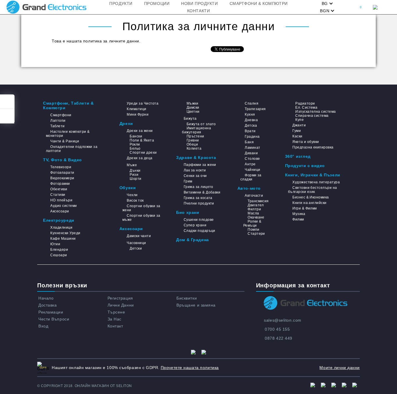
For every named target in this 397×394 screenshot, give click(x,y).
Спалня (251, 103)
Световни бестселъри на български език (312, 190)
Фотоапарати (62, 173)
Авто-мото (249, 188)
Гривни (193, 140)
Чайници (252, 170)
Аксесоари (59, 211)
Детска (251, 125)
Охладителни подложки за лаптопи (71, 149)
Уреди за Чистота (142, 103)
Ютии (55, 244)
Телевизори (60, 167)
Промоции (156, 3)
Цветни (193, 112)
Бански (136, 136)
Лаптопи (57, 121)
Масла (253, 213)
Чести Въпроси (53, 319)
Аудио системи (63, 206)
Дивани (251, 153)
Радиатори (305, 103)
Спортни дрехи (143, 153)
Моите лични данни (339, 367)
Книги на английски (309, 203)
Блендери (59, 250)
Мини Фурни (138, 114)
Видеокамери (62, 178)
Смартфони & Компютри (259, 3)
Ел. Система (306, 107)
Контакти (198, 10)
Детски (136, 248)
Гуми (296, 131)
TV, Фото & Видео (62, 159)
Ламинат (252, 148)
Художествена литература (316, 182)
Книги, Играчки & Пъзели (312, 175)
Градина (252, 137)
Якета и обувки (305, 142)
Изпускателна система (315, 112)
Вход (43, 326)
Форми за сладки (251, 177)
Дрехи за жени (140, 131)
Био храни (187, 212)
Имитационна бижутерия (196, 130)
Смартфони (60, 115)
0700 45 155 (277, 329)
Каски (297, 136)
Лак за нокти (195, 170)
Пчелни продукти (199, 203)
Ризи (134, 175)
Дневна (251, 120)
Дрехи (126, 123)
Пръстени (195, 136)
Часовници (136, 243)
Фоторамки (60, 184)
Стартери (256, 234)
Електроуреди (58, 220)
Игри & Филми (304, 208)
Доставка (47, 305)
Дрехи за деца (139, 158)
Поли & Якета (142, 140)
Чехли (132, 195)
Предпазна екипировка (313, 147)
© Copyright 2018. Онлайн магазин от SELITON (84, 386)
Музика (298, 214)
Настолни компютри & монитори (68, 134)
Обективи (58, 189)
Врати (250, 131)
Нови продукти (199, 3)
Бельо (135, 148)
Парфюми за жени (200, 165)
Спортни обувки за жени (141, 208)
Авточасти (254, 196)
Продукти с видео (305, 165)
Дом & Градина (192, 239)
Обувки (127, 187)
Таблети (57, 126)
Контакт (115, 326)
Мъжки (192, 103)
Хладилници (61, 227)
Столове (252, 159)
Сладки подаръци (199, 231)
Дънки (135, 171)
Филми (298, 219)
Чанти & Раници (64, 141)
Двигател (256, 205)
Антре (250, 164)
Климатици (136, 109)
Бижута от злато (201, 124)
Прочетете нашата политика (190, 367)
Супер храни (195, 225)
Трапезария (255, 109)
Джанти (299, 125)
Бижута (190, 119)
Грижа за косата (198, 198)
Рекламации (50, 312)
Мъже (132, 165)
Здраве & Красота (196, 157)
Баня (249, 142)
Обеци (192, 144)
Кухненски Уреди (65, 233)
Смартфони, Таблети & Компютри (68, 105)
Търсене (116, 312)
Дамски (193, 107)
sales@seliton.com (282, 320)
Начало (45, 298)
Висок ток (135, 200)
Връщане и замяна (196, 305)
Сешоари (58, 255)
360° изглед (298, 156)
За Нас (114, 319)
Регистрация (120, 298)
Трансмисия (258, 201)
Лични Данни (121, 305)
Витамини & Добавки (202, 192)
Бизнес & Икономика (310, 197)
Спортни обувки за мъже (141, 218)
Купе (299, 120)
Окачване (256, 217)
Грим (188, 181)
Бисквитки (186, 298)
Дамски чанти (139, 236)
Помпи (253, 230)
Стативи (57, 195)
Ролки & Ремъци (252, 223)
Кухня (250, 114)
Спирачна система (312, 116)
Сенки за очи (195, 176)
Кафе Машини (63, 239)
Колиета (194, 148)
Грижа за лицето (198, 187)
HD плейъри (61, 200)
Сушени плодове (199, 220)
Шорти (135, 179)
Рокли (135, 144)
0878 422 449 (278, 338)
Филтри (254, 209)
